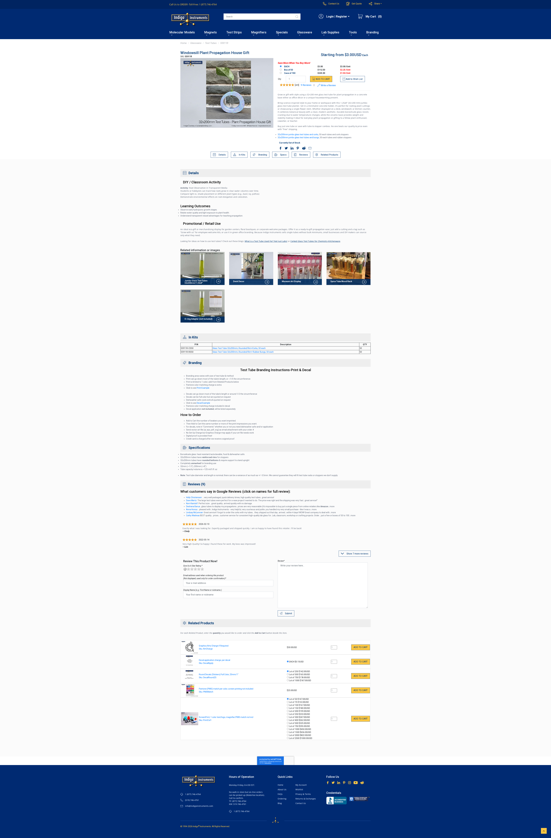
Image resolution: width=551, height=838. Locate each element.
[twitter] (285, 149)
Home (183, 43)
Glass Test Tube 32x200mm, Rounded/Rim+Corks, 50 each (239, 348)
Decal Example (203, 403)
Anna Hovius (191, 509)
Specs (283, 154)
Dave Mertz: (191, 500)
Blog (280, 803)
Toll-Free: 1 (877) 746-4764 (193, 4)
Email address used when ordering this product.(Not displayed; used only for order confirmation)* (204, 577)
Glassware (304, 32)
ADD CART (322, 79)
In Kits (241, 154)
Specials (282, 32)
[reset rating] (185, 569)
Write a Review (328, 85)
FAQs (280, 794)
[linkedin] (291, 149)
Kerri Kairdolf (192, 503)
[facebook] (280, 149)
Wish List (354, 79)
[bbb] (336, 800)
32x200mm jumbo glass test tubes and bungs (298, 137)
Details (222, 154)
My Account (301, 785)
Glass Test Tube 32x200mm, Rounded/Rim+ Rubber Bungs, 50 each (243, 352)
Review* (281, 561)
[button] (375, 3)
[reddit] (303, 149)
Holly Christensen (194, 497)
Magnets (210, 32)
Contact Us (300, 803)
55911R (224, 43)
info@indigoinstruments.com (199, 806)
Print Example (203, 388)
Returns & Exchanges (305, 798)
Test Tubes (211, 43)
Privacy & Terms (303, 794)
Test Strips (234, 32)
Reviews (303, 154)
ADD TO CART (361, 647)
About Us (282, 789)
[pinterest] (297, 149)
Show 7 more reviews (357, 553)
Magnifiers (258, 32)
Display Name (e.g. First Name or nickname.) (202, 590)
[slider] (195, 569)
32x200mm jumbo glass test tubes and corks (298, 134)
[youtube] (356, 782)
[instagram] (349, 782)
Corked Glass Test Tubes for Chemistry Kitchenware (315, 241)
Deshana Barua (193, 506)
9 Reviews (306, 85)
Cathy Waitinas (193, 515)
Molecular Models (182, 32)
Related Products (329, 154)
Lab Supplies (330, 32)
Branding (372, 32)
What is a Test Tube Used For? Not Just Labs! (266, 241)
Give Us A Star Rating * (192, 566)
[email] (309, 149)
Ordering (282, 798)
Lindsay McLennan (194, 512)
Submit (288, 613)
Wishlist (299, 789)
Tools (353, 32)
